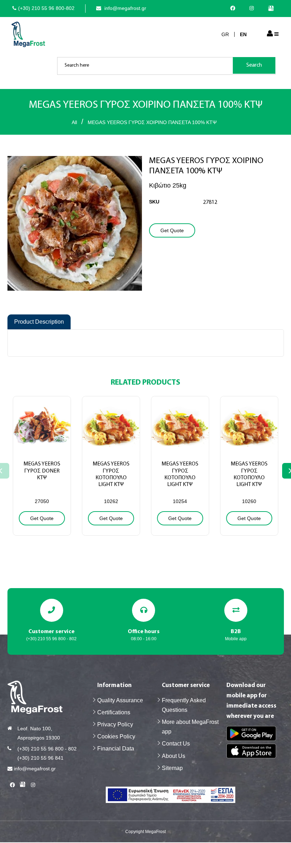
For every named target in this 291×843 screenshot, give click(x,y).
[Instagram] (253, 8)
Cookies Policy (116, 736)
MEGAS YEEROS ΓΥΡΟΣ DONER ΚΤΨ (41, 470)
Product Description (39, 322)
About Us (173, 756)
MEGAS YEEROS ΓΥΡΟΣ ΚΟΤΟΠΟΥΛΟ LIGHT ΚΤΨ (111, 474)
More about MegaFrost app (190, 727)
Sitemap (172, 768)
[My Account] (269, 34)
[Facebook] (234, 8)
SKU (154, 202)
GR (225, 34)
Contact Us (176, 744)
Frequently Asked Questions (184, 705)
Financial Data (115, 749)
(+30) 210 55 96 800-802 (46, 8)
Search (254, 65)
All (74, 122)
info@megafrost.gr (124, 8)
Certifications (113, 712)
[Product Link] (42, 446)
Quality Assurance (120, 700)
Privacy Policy (115, 724)
